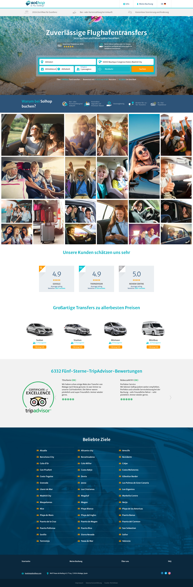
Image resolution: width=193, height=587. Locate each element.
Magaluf (85, 495)
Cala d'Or (44, 463)
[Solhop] (35, 4)
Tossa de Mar (87, 541)
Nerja (124, 502)
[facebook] (162, 573)
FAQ (169, 561)
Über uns (125, 561)
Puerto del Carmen (131, 521)
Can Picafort (46, 470)
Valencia (126, 541)
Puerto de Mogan (89, 521)
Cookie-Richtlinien (111, 583)
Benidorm (127, 457)
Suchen (142, 69)
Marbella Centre (130, 495)
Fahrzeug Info (39, 347)
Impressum (79, 583)
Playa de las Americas (132, 508)
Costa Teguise (46, 476)
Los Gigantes (128, 489)
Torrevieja (45, 541)
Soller (125, 534)
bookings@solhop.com (33, 573)
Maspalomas (46, 502)
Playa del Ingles (88, 515)
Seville (43, 534)
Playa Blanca (87, 508)
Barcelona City (47, 457)
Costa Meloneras (130, 470)
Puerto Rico (86, 528)
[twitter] (166, 573)
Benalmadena (88, 457)
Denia (84, 476)
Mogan (84, 502)
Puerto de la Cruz (48, 521)
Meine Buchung (76, 561)
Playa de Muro (46, 515)
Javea (83, 483)
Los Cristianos (87, 489)
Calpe (125, 463)
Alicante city (87, 450)
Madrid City (45, 495)
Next (170, 397)
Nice (42, 508)
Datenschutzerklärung (94, 583)
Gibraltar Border (130, 476)
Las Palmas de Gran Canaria (135, 483)
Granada (44, 483)
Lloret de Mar (46, 489)
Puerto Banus (128, 515)
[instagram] (169, 573)
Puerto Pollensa (47, 528)
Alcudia (43, 450)
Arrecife (126, 450)
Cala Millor (86, 463)
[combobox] (67, 60)
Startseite (26, 561)
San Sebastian (129, 528)
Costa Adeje (86, 470)
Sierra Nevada (87, 534)
